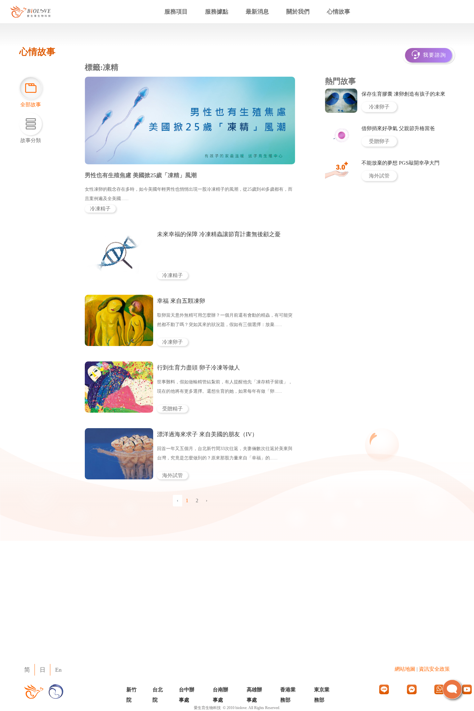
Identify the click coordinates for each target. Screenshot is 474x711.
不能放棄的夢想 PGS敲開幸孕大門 (400, 163)
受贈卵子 (379, 141)
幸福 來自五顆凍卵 (181, 301)
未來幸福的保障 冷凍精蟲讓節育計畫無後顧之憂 (219, 234)
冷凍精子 (100, 208)
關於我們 (298, 11)
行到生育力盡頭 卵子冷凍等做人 (198, 367)
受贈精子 (172, 408)
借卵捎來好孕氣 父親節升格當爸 (398, 128)
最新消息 (257, 11)
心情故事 (338, 11)
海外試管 (172, 475)
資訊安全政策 (434, 669)
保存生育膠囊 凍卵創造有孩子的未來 (403, 94)
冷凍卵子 (172, 342)
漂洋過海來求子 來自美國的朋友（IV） (207, 434)
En (58, 670)
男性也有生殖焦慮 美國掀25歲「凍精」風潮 (141, 175)
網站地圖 (405, 669)
